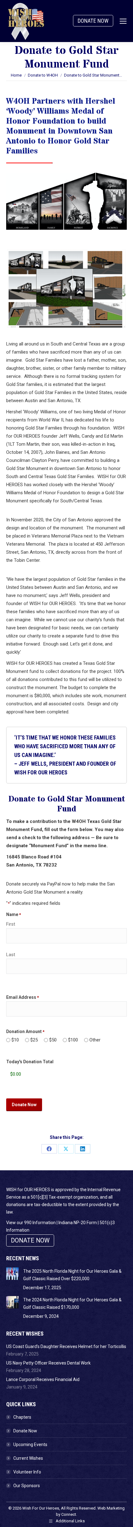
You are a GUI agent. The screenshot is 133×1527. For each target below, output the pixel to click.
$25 (34, 1040)
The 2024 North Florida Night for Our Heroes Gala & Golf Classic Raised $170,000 (72, 1303)
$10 (15, 1040)
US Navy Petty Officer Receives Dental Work (48, 1362)
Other (95, 1040)
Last (10, 954)
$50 (53, 1040)
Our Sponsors (26, 1485)
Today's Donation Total (30, 1061)
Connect (68, 1514)
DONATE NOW (93, 20)
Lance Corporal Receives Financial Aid (42, 1379)
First (10, 924)
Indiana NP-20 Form (77, 1222)
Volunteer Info (27, 1471)
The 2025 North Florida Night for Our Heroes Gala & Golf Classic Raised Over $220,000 (72, 1275)
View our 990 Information (31, 1222)
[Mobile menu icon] (123, 21)
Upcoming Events (30, 1444)
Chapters (22, 1417)
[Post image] (12, 1273)
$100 (73, 1040)
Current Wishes (28, 1458)
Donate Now (25, 1430)
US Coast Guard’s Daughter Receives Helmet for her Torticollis (66, 1346)
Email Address (22, 997)
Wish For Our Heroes (40, 1508)
